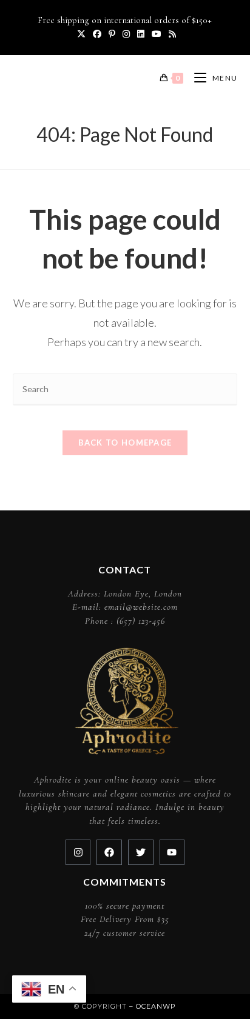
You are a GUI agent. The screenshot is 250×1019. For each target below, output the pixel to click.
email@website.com (141, 606)
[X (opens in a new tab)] (81, 33)
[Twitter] (141, 852)
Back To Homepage (125, 442)
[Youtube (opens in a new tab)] (156, 33)
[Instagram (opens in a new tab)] (126, 33)
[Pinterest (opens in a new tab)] (112, 33)
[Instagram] (78, 852)
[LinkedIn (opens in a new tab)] (140, 33)
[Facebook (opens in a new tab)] (97, 33)
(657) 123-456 (141, 620)
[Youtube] (172, 852)
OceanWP (156, 1006)
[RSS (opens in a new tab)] (170, 33)
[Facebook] (109, 852)
